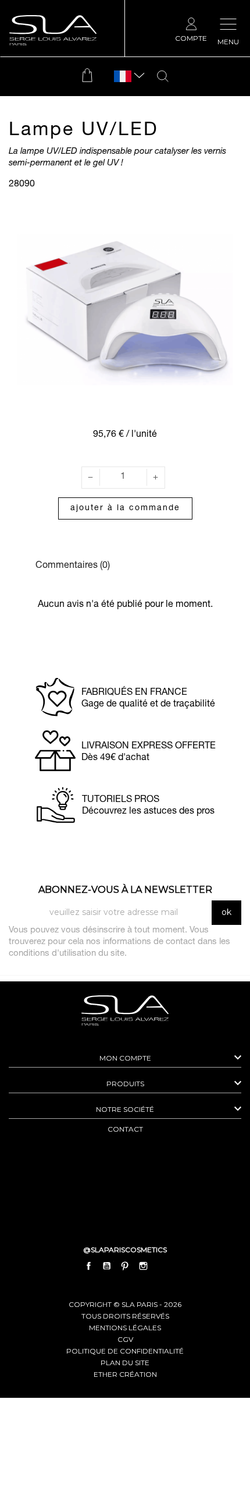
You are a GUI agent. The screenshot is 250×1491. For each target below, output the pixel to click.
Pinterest (125, 1266)
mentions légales (125, 1327)
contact (125, 1129)
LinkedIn (161, 1266)
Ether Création (125, 1374)
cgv (125, 1339)
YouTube (107, 1266)
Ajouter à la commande (125, 508)
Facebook (89, 1266)
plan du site (125, 1362)
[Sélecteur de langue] (122, 76)
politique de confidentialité (125, 1351)
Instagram (143, 1266)
